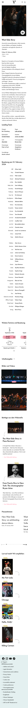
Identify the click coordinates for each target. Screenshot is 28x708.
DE (22, 2)
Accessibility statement (9, 682)
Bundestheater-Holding (9, 692)
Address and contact (8, 666)
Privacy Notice (7, 674)
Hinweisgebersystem (8, 687)
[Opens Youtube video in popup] (14, 377)
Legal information (7, 669)
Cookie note (6, 680)
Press (4, 662)
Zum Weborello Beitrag (10, 457)
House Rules (6, 677)
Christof (6, 136)
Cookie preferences (8, 685)
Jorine (19, 136)
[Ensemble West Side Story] (14, 399)
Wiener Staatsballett (8, 700)
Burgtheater (6, 694)
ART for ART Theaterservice (10, 702)
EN (25, 2)
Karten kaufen (8, 337)
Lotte (18, 131)
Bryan (18, 142)
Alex (4, 142)
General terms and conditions (10, 672)
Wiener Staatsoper (8, 697)
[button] (3, 377)
